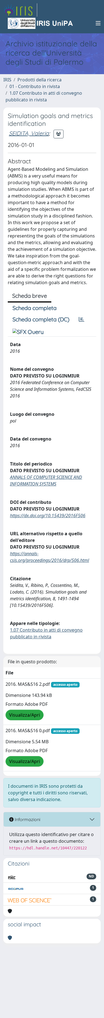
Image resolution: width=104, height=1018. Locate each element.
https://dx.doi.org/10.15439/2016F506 (47, 515)
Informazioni (27, 819)
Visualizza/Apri (24, 715)
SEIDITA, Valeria (29, 133)
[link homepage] (20, 10)
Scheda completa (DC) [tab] (40, 319)
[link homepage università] (40, 23)
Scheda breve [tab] (29, 295)
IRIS (7, 80)
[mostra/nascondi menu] (98, 23)
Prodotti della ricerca (39, 80)
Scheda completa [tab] (34, 307)
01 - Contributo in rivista (34, 86)
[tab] (81, 319)
